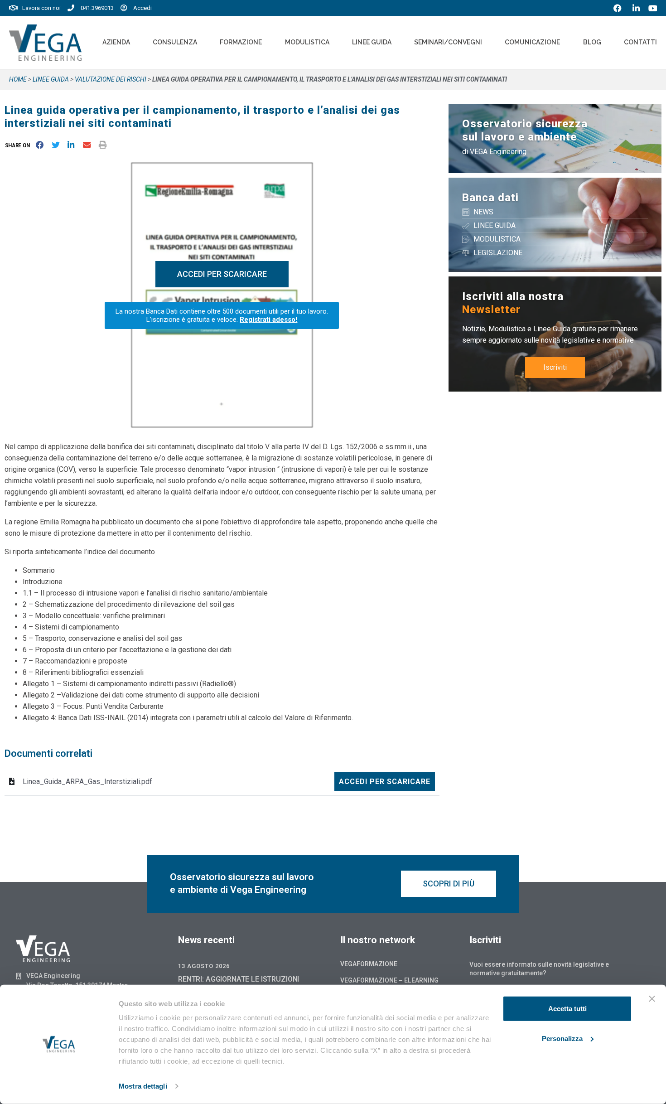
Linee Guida (371, 42)
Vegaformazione (368, 964)
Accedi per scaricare (384, 781)
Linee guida (51, 79)
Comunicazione (532, 42)
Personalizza (562, 1038)
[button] (19, 145)
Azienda (116, 42)
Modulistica (307, 42)
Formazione (241, 42)
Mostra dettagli (143, 1086)
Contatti (640, 42)
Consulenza (175, 42)
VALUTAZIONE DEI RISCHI (110, 79)
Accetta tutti (567, 1008)
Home (18, 79)
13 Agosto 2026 (204, 966)
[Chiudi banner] (652, 999)
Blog (592, 42)
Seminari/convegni (448, 42)
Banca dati (490, 197)
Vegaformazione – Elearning (389, 980)
